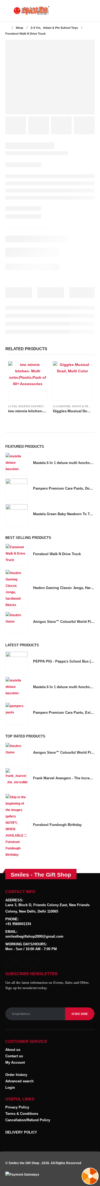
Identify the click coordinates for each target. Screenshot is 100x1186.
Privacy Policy (17, 1107)
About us (12, 1050)
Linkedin (35, 962)
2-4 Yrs (12, 406)
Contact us (14, 1056)
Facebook (11, 962)
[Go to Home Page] (6, 28)
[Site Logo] (24, 11)
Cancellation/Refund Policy (27, 1120)
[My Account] (90, 10)
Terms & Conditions (21, 1114)
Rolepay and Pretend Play (37, 406)
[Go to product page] (27, 380)
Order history (16, 1075)
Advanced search (19, 1081)
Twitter (23, 962)
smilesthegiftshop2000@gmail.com (34, 936)
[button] (9, 10)
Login (10, 1088)
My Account (15, 1062)
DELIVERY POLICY (21, 1132)
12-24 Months (61, 406)
